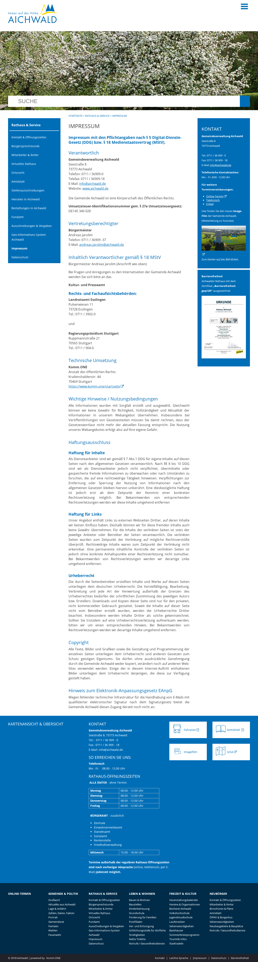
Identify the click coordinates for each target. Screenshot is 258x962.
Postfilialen (135, 922)
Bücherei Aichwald (180, 908)
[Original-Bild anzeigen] (224, 357)
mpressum (200, 958)
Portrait (53, 917)
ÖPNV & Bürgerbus (221, 917)
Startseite (75, 116)
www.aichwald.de (95, 188)
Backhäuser (176, 930)
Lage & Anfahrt (57, 908)
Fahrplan (190, 730)
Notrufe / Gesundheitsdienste (147, 943)
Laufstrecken (177, 922)
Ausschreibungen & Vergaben (31, 226)
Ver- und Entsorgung (141, 926)
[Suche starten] (245, 101)
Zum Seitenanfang (184, 720)
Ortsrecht (17, 173)
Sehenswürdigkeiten (181, 926)
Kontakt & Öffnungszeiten (28, 137)
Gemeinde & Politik (63, 894)
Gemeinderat (56, 922)
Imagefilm (190, 752)
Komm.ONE (53, 958)
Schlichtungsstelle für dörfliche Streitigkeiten (147, 933)
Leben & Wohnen (142, 894)
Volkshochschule (179, 913)
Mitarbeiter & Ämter (25, 155)
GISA (230, 752)
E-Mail (209, 204)
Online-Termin (214, 196)
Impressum (19, 248)
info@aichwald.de (92, 183)
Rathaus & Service (97, 116)
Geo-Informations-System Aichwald (28, 237)
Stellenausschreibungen (27, 190)
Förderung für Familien (142, 917)
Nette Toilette (137, 939)
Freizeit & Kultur (182, 894)
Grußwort (54, 900)
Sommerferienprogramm (184, 935)
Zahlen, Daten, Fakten (61, 913)
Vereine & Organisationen (184, 904)
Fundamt (17, 217)
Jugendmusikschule (180, 917)
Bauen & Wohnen (139, 900)
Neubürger (218, 894)
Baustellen (135, 904)
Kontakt (160, 958)
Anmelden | (145, 958)
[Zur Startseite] (32, 13)
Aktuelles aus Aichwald (61, 904)
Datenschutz (19, 257)
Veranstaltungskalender (183, 900)
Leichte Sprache (178, 958)
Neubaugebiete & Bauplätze (226, 926)
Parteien (53, 926)
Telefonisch (213, 200)
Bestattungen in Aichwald (28, 208)
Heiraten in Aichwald (25, 199)
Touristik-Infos (178, 939)
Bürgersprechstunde (25, 146)
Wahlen (52, 930)
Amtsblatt (18, 181)
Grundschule (136, 913)
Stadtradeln (176, 943)
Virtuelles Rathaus (23, 164)
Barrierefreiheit (240, 958)
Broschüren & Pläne (221, 908)
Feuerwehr (54, 935)
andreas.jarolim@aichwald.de (101, 244)
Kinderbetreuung (139, 908)
